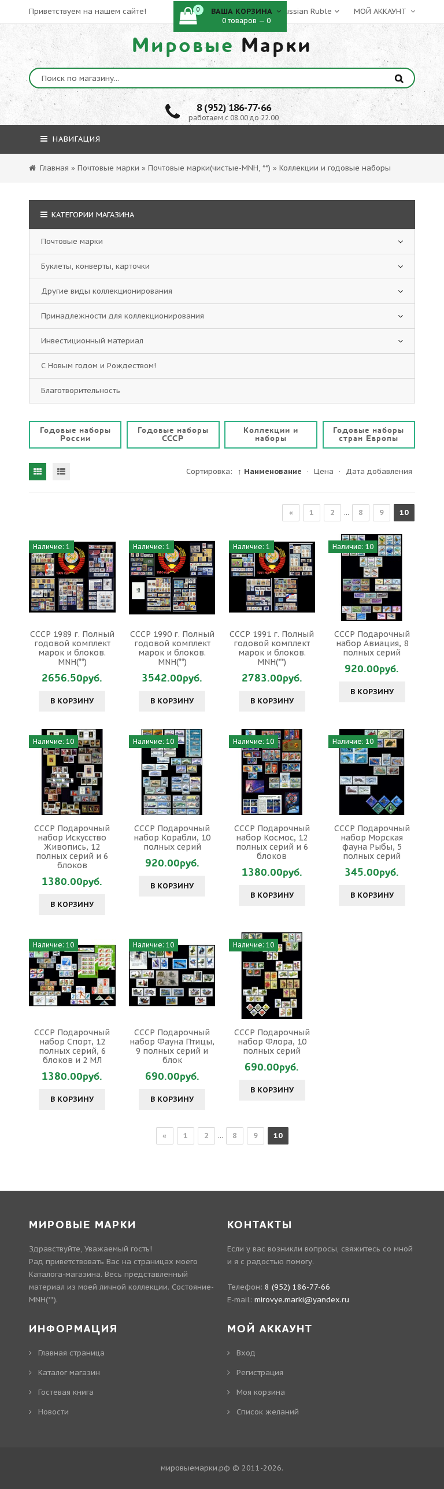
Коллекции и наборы (270, 434)
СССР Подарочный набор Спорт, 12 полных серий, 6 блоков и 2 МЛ (72, 1046)
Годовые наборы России (75, 434)
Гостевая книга (66, 1392)
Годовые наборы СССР (173, 434)
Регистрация (259, 1372)
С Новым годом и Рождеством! (98, 366)
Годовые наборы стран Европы (368, 434)
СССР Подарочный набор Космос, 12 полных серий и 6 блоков (272, 842)
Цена (324, 471)
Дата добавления (379, 471)
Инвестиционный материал (92, 341)
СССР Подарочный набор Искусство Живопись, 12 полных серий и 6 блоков (72, 847)
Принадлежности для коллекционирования (122, 316)
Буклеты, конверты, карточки (95, 266)
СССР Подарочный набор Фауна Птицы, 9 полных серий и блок (172, 1046)
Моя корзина (260, 1392)
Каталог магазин (69, 1372)
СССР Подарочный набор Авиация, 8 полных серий (372, 643)
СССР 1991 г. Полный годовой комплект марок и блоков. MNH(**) (272, 648)
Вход (246, 1353)
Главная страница (71, 1353)
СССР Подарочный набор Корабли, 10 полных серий (172, 837)
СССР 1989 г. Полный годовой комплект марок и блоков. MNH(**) (72, 648)
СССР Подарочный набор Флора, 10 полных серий (272, 1041)
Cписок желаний (267, 1412)
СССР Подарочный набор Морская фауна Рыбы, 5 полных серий (372, 842)
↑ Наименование (270, 471)
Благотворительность (80, 390)
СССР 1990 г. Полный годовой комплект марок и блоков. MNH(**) (172, 648)
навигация (75, 139)
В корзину (72, 701)
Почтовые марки (72, 241)
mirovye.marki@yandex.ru (301, 1300)
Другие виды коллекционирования (106, 291)
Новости (53, 1412)
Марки (222, 46)
